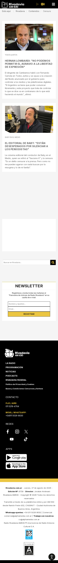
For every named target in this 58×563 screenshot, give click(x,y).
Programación (14, 367)
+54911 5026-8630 (14, 415)
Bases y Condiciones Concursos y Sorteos (24, 389)
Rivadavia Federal (16, 380)
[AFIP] (29, 534)
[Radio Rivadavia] (17, 352)
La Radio (10, 363)
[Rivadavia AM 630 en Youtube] (12, 439)
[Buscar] (53, 262)
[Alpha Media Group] (29, 549)
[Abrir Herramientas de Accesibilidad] (51, 556)
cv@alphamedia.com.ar (29, 519)
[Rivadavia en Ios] (16, 466)
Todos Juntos (11, 55)
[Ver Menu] (53, 4)
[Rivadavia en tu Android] (16, 457)
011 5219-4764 (12, 406)
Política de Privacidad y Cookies (20, 384)
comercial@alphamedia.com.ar (18, 516)
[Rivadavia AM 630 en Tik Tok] (26, 439)
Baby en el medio (12, 137)
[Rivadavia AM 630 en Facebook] (9, 431)
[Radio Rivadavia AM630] (13, 5)
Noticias (11, 371)
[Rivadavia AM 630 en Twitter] (28, 431)
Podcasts (11, 376)
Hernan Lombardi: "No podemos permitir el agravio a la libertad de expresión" (28, 63)
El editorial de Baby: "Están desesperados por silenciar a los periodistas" (26, 146)
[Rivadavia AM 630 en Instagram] (18, 431)
